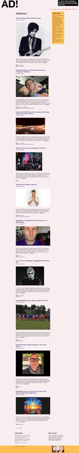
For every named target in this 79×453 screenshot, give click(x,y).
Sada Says (69, 9)
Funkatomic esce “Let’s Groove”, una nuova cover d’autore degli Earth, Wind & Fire (31, 392)
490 (19, 428)
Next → (21, 428)
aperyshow (19, 144)
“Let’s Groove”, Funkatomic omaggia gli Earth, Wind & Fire (32, 261)
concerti (21, 256)
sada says (33, 108)
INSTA (73, 9)
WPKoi (24, 446)
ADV (17, 295)
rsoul (18, 387)
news (51, 9)
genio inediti (19, 66)
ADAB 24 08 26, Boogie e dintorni (26, 184)
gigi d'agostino (19, 108)
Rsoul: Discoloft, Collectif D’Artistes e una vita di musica (31, 345)
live (24, 256)
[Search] (77, 9)
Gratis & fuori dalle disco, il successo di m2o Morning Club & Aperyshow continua (32, 112)
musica (58, 9)
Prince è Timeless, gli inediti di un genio (28, 18)
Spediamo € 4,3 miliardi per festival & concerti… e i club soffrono (32, 221)
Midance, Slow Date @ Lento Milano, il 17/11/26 (30, 148)
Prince (23, 66)
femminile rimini (20, 340)
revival (24, 108)
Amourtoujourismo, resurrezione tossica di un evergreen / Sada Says (30, 71)
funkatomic (19, 296)
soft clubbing (31, 144)
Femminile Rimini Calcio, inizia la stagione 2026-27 (32, 300)
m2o (22, 144)
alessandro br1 (27, 216)
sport (63, 9)
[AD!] (12, 3)
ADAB (66, 9)
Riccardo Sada (28, 108)
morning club (25, 144)
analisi (18, 256)
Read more (44, 62)
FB (75, 9)
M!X (60, 9)
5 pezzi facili (19, 216)
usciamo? (54, 9)
